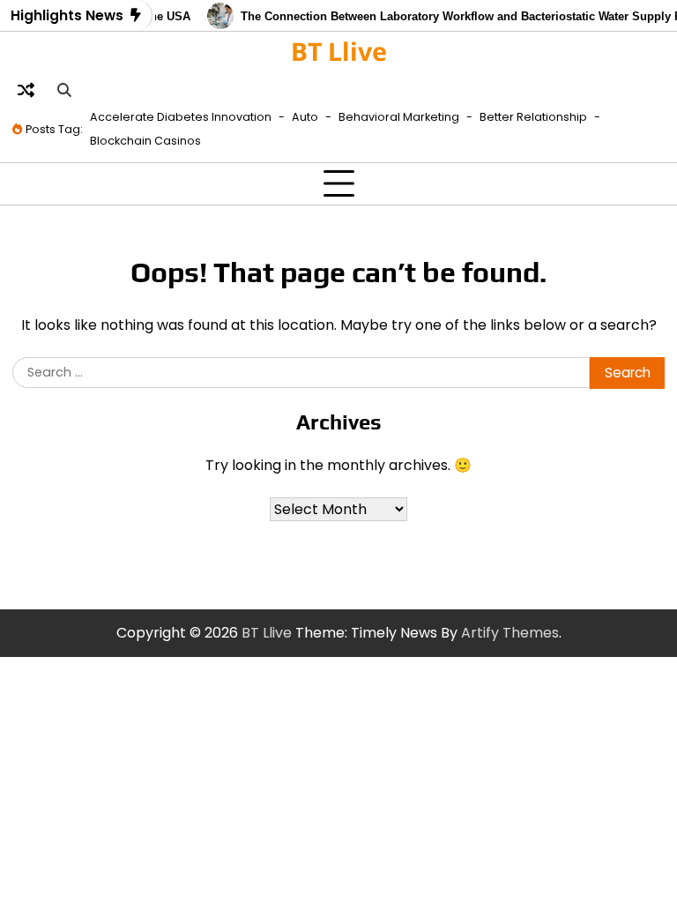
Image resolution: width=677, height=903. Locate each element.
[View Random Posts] (25, 91)
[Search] (63, 91)
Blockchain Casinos (145, 140)
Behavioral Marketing (398, 116)
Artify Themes (510, 633)
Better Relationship (533, 116)
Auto (305, 116)
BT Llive (339, 51)
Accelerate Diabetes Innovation (181, 116)
